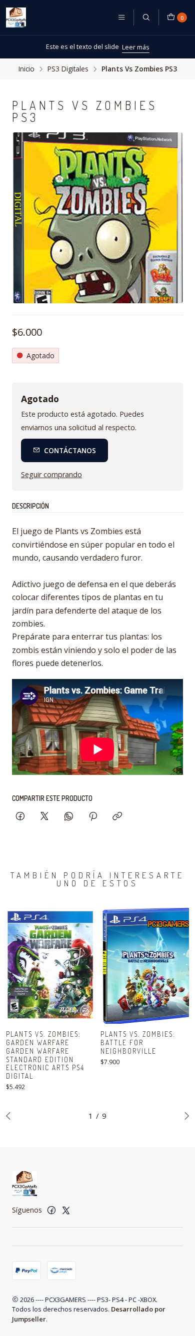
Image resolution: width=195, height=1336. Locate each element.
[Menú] (122, 17)
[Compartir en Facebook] (20, 816)
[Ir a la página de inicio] (16, 17)
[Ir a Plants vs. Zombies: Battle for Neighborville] (144, 965)
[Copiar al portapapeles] (117, 816)
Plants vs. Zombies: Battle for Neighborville (138, 1042)
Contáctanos (70, 450)
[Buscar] (146, 17)
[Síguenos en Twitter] (66, 1210)
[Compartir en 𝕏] (44, 816)
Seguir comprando (51, 474)
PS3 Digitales (68, 68)
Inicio (26, 68)
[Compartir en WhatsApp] (68, 816)
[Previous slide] (10, 1116)
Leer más (24, 46)
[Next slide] (184, 1116)
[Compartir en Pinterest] (93, 816)
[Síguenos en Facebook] (51, 1210)
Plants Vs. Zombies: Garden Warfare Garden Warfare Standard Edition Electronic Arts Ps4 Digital (45, 1055)
